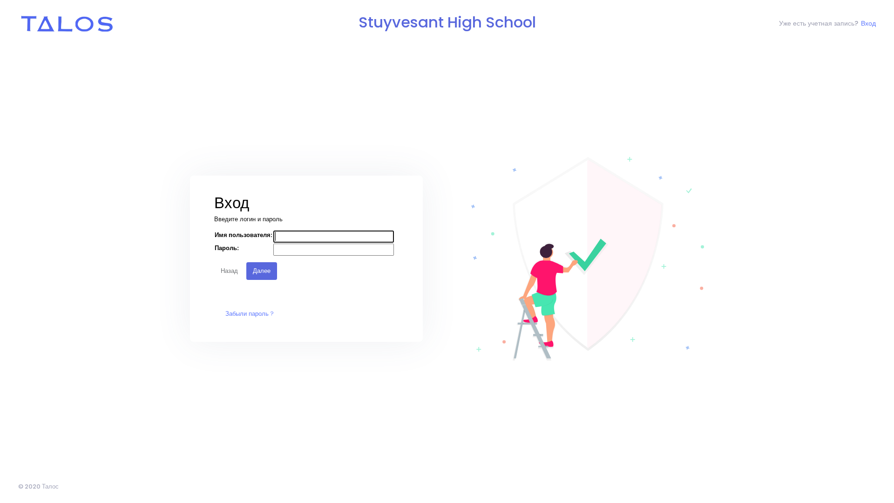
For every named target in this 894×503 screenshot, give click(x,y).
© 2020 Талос (38, 486)
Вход (868, 23)
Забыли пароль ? (249, 313)
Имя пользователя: (243, 235)
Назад (229, 270)
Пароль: (227, 248)
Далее (262, 270)
